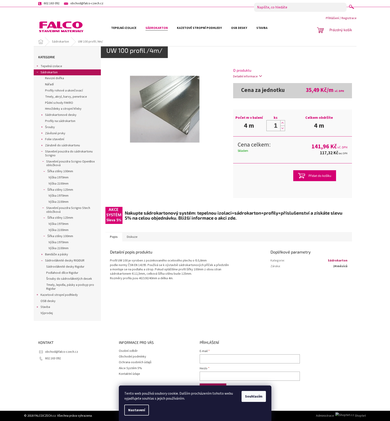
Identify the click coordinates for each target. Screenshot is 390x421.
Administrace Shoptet (341, 415)
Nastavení (136, 410)
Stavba (45, 307)
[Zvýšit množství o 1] (282, 123)
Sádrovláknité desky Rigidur (65, 266)
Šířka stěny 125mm (60, 190)
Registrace (349, 18)
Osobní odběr (128, 351)
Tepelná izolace (51, 66)
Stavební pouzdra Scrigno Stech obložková (68, 210)
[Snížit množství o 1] (282, 128)
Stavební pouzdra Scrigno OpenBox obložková (70, 163)
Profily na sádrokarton (60, 121)
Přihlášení (332, 18)
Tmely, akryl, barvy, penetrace (66, 96)
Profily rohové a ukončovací (64, 90)
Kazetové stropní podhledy (59, 295)
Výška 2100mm (58, 183)
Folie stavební (54, 139)
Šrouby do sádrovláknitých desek (69, 278)
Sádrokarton (49, 72)
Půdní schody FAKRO (59, 103)
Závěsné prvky (55, 133)
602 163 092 (53, 358)
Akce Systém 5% (130, 368)
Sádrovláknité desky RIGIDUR (64, 260)
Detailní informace (245, 76)
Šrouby (50, 127)
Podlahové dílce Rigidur (62, 273)
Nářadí (49, 84)
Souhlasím (254, 396)
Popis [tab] (114, 237)
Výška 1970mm (58, 177)
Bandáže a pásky (56, 254)
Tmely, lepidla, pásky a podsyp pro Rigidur (70, 287)
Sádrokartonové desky (60, 115)
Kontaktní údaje (129, 374)
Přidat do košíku (319, 176)
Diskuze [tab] (132, 237)
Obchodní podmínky (132, 356)
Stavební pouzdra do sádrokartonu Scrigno (69, 153)
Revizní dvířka (54, 78)
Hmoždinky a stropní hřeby (63, 109)
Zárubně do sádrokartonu (62, 145)
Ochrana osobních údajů (135, 362)
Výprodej (47, 313)
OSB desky (48, 301)
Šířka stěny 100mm (60, 171)
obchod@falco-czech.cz (61, 352)
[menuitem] (124, 28)
